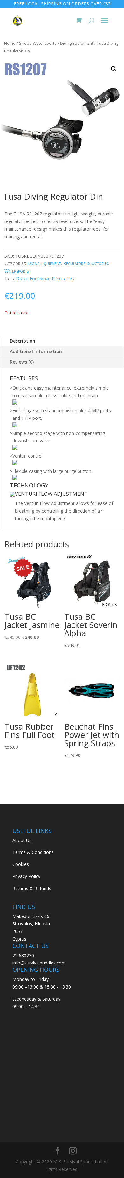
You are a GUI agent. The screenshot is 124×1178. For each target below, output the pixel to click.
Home (10, 43)
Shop (24, 43)
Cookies (20, 864)
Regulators (63, 279)
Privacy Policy (26, 876)
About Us (21, 840)
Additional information (36, 351)
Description (22, 341)
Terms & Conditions (33, 852)
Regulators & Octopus (85, 263)
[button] (114, 69)
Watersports (45, 43)
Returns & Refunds (31, 888)
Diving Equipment (76, 43)
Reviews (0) (22, 362)
